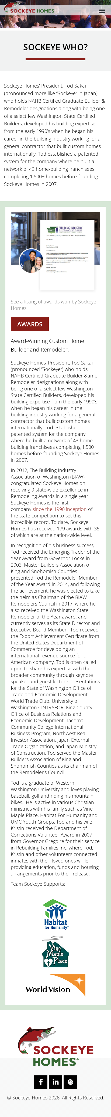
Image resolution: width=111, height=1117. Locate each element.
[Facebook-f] (40, 1082)
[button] (102, 10)
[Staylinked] (70, 1082)
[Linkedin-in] (55, 1082)
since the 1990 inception (60, 509)
